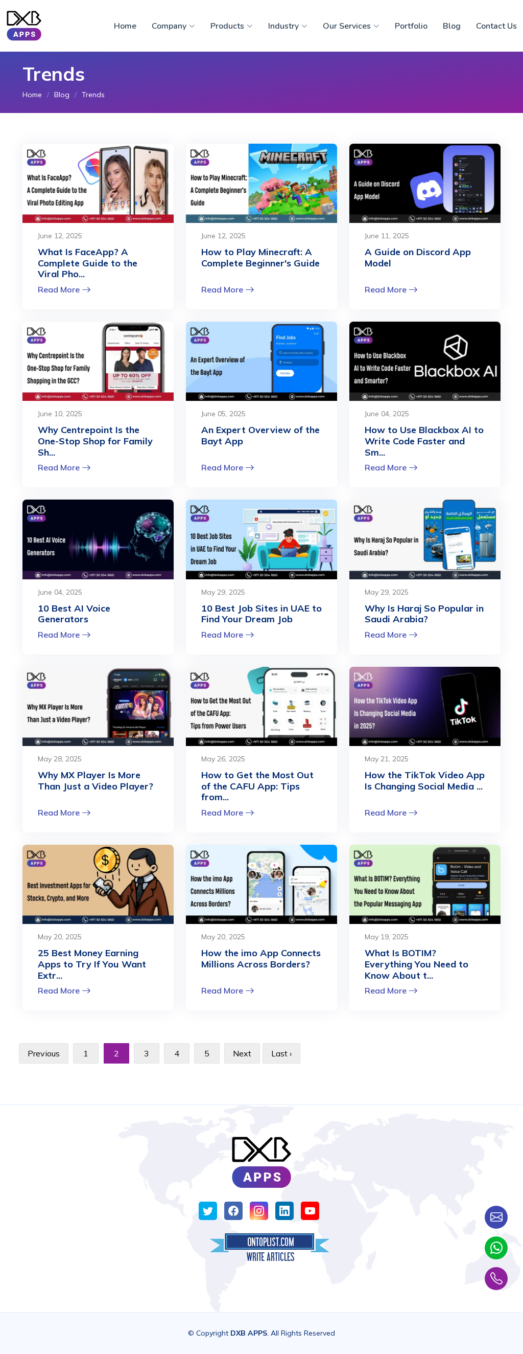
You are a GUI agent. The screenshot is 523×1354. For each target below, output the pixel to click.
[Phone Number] (496, 1278)
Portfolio (411, 26)
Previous (44, 1053)
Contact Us (496, 26)
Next (242, 1053)
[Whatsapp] (496, 1247)
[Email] (496, 1217)
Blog (452, 26)
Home (125, 26)
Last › (281, 1053)
